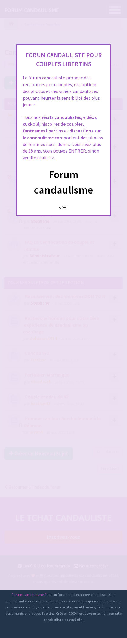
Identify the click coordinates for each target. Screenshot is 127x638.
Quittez (63, 207)
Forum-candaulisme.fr (29, 594)
